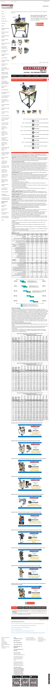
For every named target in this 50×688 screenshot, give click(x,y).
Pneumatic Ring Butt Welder (5, 105)
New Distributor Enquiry (4, 209)
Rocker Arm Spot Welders (4, 40)
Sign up (15, 1)
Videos (2, 25)
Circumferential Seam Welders (4, 189)
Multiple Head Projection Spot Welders (4, 144)
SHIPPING (14, 607)
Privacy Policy (40, 637)
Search (2, 13)
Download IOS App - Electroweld (5, 213)
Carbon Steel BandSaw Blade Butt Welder (5, 69)
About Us (3, 16)
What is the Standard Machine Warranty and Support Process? (22, 630)
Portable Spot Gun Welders (5, 55)
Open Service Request (4, 206)
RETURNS (20, 607)
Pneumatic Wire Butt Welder (5, 109)
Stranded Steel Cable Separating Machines (5, 198)
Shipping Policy (40, 641)
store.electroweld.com (5, 637)
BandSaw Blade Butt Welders (5, 29)
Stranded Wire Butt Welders (5, 36)
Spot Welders (28, 75)
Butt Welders (21, 75)
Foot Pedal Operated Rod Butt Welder (5, 96)
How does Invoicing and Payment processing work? (20, 627)
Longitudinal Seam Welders (4, 185)
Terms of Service (41, 638)
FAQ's (2, 220)
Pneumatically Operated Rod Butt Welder (5, 101)
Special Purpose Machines (4, 64)
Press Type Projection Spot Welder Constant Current (4, 133)
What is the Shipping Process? (16, 629)
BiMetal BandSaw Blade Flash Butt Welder (4, 77)
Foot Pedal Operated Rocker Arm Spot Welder (5, 119)
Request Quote (4, 21)
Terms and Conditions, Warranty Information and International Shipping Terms (31, 638)
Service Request (4, 643)
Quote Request (4, 642)
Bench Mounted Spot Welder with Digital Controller (5, 154)
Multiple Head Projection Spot (4, 47)
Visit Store (14, 75)
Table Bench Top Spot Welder (4, 51)
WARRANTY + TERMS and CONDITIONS (38, 607)
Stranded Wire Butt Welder (5, 112)
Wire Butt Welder (4, 89)
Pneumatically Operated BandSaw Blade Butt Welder (5, 82)
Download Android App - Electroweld (4, 217)
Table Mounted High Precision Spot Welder (5, 149)
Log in (12, 1)
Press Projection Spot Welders (5, 44)
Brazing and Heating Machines (5, 61)
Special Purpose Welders (4, 202)
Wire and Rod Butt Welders (4, 33)
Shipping (36, 18)
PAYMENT (26, 607)
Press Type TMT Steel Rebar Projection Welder (4, 139)
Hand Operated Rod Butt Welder (5, 93)
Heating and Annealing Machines (5, 195)
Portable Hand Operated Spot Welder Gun (4, 162)
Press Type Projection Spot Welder (4, 128)
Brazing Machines (4, 191)
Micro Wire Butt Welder (4, 87)
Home (2, 11)
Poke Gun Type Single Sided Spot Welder (4, 181)
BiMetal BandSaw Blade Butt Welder (4, 73)
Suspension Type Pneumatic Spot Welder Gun (4, 176)
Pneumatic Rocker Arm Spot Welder (5, 123)
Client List (3, 23)
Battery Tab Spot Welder (4, 158)
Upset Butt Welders (5, 115)
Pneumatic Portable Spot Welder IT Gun (5, 166)
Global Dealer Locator (5, 646)
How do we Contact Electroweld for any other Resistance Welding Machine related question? (28, 632)
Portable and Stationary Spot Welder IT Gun (4, 171)
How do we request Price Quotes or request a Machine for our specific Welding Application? (27, 623)
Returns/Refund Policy (42, 639)
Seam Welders (4, 57)
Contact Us (3, 18)
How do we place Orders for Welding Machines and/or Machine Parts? (23, 625)
